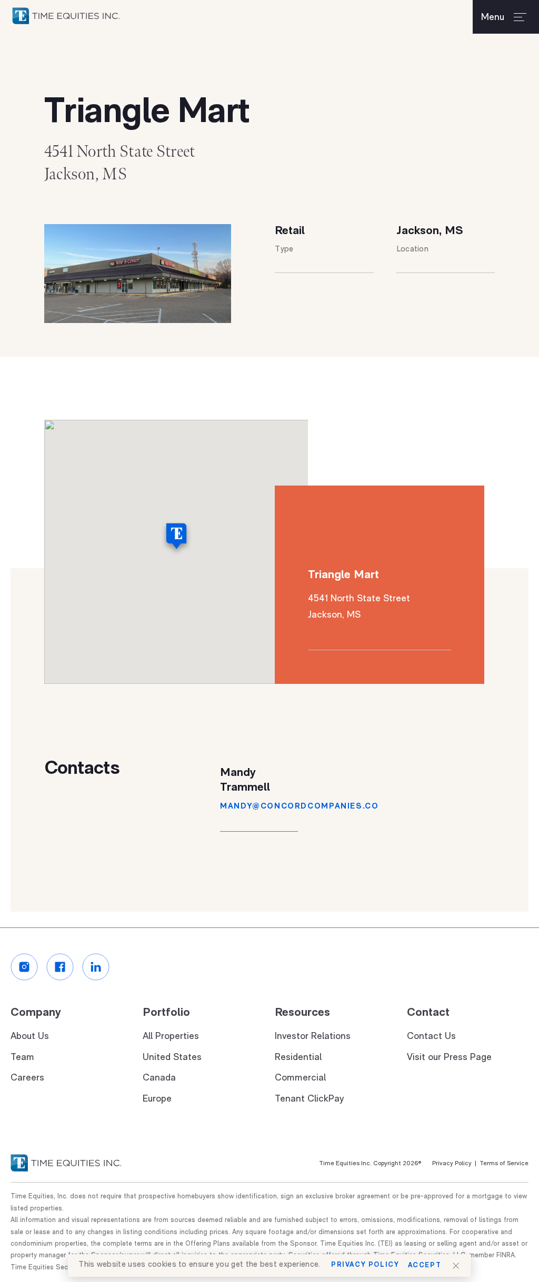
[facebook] (60, 967)
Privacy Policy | (454, 1163)
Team (22, 1058)
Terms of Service (502, 1163)
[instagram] (24, 967)
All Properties (171, 1037)
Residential (298, 1058)
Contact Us (431, 1037)
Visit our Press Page (449, 1058)
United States (172, 1058)
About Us (30, 1037)
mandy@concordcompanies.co (299, 807)
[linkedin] (95, 967)
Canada (159, 1078)
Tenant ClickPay (309, 1099)
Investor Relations (313, 1037)
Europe (157, 1099)
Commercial (300, 1078)
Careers (27, 1078)
